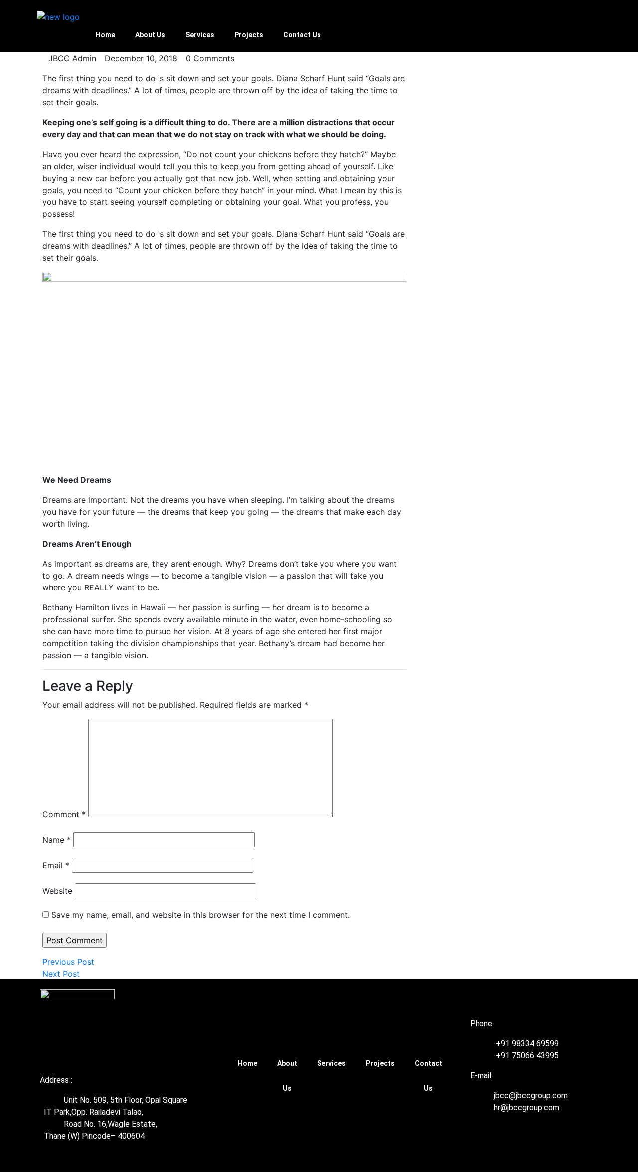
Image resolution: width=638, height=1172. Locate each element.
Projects (248, 35)
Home (105, 35)
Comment (64, 814)
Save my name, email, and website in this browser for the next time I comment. (200, 915)
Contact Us (302, 35)
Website (57, 891)
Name (56, 840)
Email (55, 865)
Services (199, 35)
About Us (150, 35)
